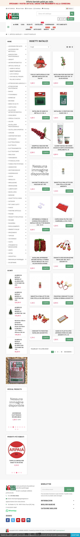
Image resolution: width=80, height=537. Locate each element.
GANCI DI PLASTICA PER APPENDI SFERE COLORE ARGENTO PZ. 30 (63, 333)
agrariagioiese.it (60, 530)
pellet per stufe (46, 2)
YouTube (18, 520)
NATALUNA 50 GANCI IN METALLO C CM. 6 (40, 112)
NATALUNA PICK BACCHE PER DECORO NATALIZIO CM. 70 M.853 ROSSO (63, 76)
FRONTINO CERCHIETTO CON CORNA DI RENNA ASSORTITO (63, 297)
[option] (16, 407)
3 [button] (13, 427)
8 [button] (24, 427)
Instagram (28, 520)
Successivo (68, 352)
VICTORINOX (10, 8)
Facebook (8, 520)
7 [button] (22, 427)
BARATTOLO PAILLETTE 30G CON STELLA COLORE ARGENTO (63, 184)
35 (61, 352)
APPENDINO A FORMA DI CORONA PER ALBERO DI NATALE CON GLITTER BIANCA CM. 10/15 (40, 222)
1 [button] (8, 427)
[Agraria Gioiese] (12, 16)
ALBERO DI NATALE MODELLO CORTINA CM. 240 (19, 296)
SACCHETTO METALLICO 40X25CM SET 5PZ (40, 183)
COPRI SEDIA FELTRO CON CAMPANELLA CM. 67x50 (63, 220)
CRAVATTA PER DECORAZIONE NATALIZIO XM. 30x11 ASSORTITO (63, 259)
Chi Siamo (29, 8)
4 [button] (15, 427)
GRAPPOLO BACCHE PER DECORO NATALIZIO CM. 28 (40, 147)
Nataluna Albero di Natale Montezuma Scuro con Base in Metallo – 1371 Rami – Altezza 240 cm (20, 326)
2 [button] (11, 427)
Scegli (32, 47)
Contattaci (38, 8)
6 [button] (20, 427)
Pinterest (23, 520)
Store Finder (20, 8)
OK (70, 489)
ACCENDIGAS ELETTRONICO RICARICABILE (16, 415)
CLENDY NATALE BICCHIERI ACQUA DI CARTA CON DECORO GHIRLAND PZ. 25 (63, 148)
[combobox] (55, 14)
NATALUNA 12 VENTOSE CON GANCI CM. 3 (63, 112)
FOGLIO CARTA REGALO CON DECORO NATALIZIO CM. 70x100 (40, 76)
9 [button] (15, 429)
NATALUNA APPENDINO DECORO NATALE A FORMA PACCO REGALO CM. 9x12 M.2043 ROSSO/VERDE (40, 260)
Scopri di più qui (62, 535)
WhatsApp (45, 8)
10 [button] (17, 429)
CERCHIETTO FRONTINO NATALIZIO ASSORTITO (40, 332)
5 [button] (17, 427)
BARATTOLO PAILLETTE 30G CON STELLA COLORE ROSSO (40, 297)
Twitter (13, 520)
